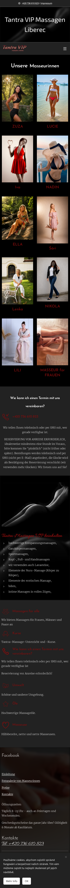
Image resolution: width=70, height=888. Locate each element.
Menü (65, 48)
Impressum (46, 3)
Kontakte (10, 838)
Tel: (4, 844)
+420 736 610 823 (30, 3)
